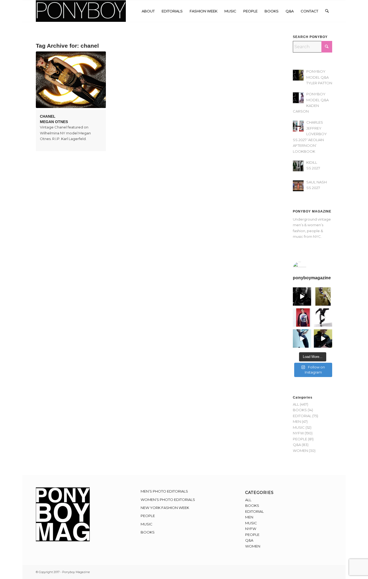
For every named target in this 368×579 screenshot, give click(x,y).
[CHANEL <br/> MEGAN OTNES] (71, 79)
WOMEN (300, 450)
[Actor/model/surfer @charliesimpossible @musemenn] (323, 317)
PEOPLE (300, 439)
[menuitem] (148, 11)
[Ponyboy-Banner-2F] (81, 11)
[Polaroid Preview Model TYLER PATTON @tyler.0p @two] (302, 317)
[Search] (327, 11)
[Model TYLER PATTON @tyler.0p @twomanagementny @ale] (302, 296)
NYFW (298, 433)
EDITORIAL (302, 416)
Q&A (297, 444)
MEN (297, 421)
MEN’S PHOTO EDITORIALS (164, 491)
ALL (296, 404)
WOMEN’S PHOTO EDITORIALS (168, 499)
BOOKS (300, 410)
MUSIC (299, 427)
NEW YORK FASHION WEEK (165, 507)
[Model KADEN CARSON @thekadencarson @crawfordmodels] (302, 338)
